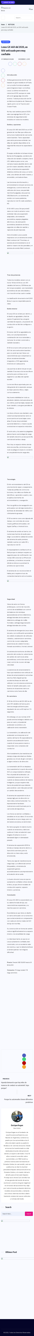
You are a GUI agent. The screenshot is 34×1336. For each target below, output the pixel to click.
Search (29, 1214)
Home (3, 24)
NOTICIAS (11, 24)
